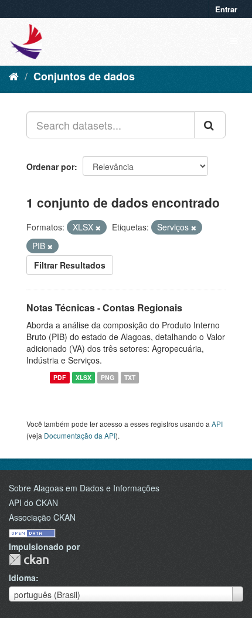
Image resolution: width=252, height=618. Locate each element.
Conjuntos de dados (84, 76)
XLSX (83, 377)
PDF (59, 377)
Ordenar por (50, 166)
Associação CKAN (42, 517)
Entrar (226, 9)
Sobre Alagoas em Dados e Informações (84, 488)
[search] (210, 124)
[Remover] (98, 227)
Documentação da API (79, 435)
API (217, 424)
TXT (129, 377)
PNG (107, 377)
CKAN (29, 560)
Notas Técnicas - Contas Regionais (104, 307)
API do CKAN (33, 502)
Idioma (22, 577)
